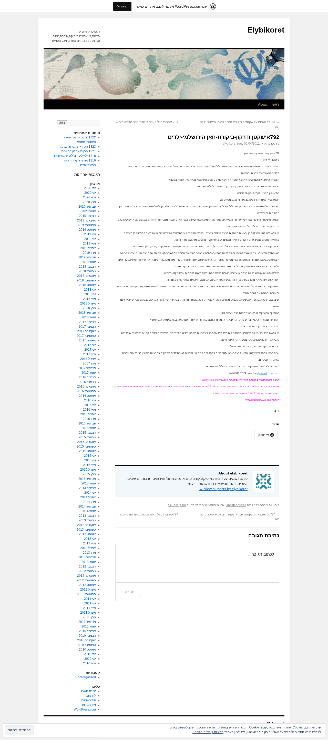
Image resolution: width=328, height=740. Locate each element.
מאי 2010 (89, 663)
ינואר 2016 (88, 428)
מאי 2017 (89, 354)
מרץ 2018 (89, 308)
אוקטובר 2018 (86, 276)
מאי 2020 (89, 197)
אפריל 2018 (88, 303)
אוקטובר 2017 (86, 331)
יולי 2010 (90, 654)
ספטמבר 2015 (86, 446)
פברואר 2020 (87, 206)
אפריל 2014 (88, 497)
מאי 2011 (89, 608)
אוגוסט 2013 (87, 534)
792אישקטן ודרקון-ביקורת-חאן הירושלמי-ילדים (223, 137)
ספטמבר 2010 (86, 645)
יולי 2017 (90, 345)
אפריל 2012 (88, 589)
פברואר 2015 (87, 479)
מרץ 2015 (89, 474)
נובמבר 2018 (87, 271)
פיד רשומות (88, 700)
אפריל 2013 (88, 548)
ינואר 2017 (88, 372)
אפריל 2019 (88, 248)
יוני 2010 (90, 659)
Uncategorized (236, 505)
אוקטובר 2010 (86, 640)
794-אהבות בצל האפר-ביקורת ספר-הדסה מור (146, 122)
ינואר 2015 (88, 483)
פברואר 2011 (87, 622)
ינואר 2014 (88, 511)
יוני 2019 (90, 239)
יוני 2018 (90, 294)
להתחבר (90, 695)
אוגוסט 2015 (87, 451)
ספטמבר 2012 (86, 580)
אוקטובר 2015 (86, 442)
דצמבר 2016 (87, 377)
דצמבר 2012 (87, 566)
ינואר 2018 (88, 317)
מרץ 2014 (89, 502)
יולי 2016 (90, 400)
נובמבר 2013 (87, 520)
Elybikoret (265, 30)
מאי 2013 (89, 543)
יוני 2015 (90, 460)
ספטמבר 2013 (86, 529)
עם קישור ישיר (177, 505)
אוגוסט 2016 (87, 396)
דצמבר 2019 (87, 216)
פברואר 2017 (87, 368)
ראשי (275, 104)
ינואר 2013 (88, 562)
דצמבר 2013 (87, 516)
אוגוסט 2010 (87, 649)
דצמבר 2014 (87, 488)
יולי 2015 (90, 456)
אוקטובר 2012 (86, 575)
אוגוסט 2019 (87, 229)
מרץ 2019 (89, 253)
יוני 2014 (90, 492)
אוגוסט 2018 (87, 285)
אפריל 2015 (88, 469)
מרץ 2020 (89, 202)
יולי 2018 (90, 289)
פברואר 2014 (87, 506)
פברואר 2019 (87, 257)
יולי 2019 (90, 234)
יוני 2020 (90, 193)
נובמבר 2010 (87, 635)
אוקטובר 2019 (86, 220)
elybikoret (229, 143)
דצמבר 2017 (87, 322)
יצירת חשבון (88, 691)
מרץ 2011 (89, 617)
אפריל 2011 (88, 612)
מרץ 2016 (89, 419)
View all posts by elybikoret (223, 489)
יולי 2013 (90, 539)
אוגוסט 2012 (87, 585)
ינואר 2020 (88, 211)
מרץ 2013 (89, 552)
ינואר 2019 (88, 262)
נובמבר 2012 (87, 571)
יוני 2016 (90, 405)
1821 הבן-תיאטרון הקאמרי (78, 151)
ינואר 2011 (88, 626)
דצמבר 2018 (87, 266)
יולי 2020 (90, 188)
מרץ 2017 (89, 363)
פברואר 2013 (87, 557)
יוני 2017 (90, 349)
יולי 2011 (90, 599)
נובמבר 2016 (87, 382)
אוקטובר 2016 (86, 386)
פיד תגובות (89, 705)
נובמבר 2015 (87, 437)
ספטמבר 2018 (86, 280)
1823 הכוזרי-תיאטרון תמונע (78, 146)
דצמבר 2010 (87, 631)
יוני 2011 (90, 603)
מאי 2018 (89, 299)
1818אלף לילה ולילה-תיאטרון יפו (75, 156)
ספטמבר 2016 (86, 391)
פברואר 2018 (87, 313)
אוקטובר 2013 (86, 525)
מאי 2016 (89, 409)
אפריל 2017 (88, 359)
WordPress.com (85, 709)
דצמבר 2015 (87, 432)
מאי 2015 (89, 465)
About (262, 104)
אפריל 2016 (88, 414)
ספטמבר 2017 (86, 336)
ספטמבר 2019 (86, 225)
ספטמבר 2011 (86, 594)
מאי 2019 (89, 243)
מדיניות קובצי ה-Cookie (207, 732)
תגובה (130, 592)
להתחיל (122, 6)
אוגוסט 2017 (87, 340)
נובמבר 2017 (87, 326)
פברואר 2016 (87, 423)
